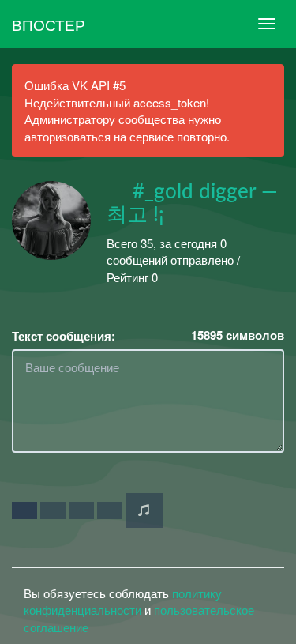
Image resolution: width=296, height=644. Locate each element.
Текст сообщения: (63, 336)
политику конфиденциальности (123, 601)
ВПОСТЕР (48, 24)
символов (237, 335)
